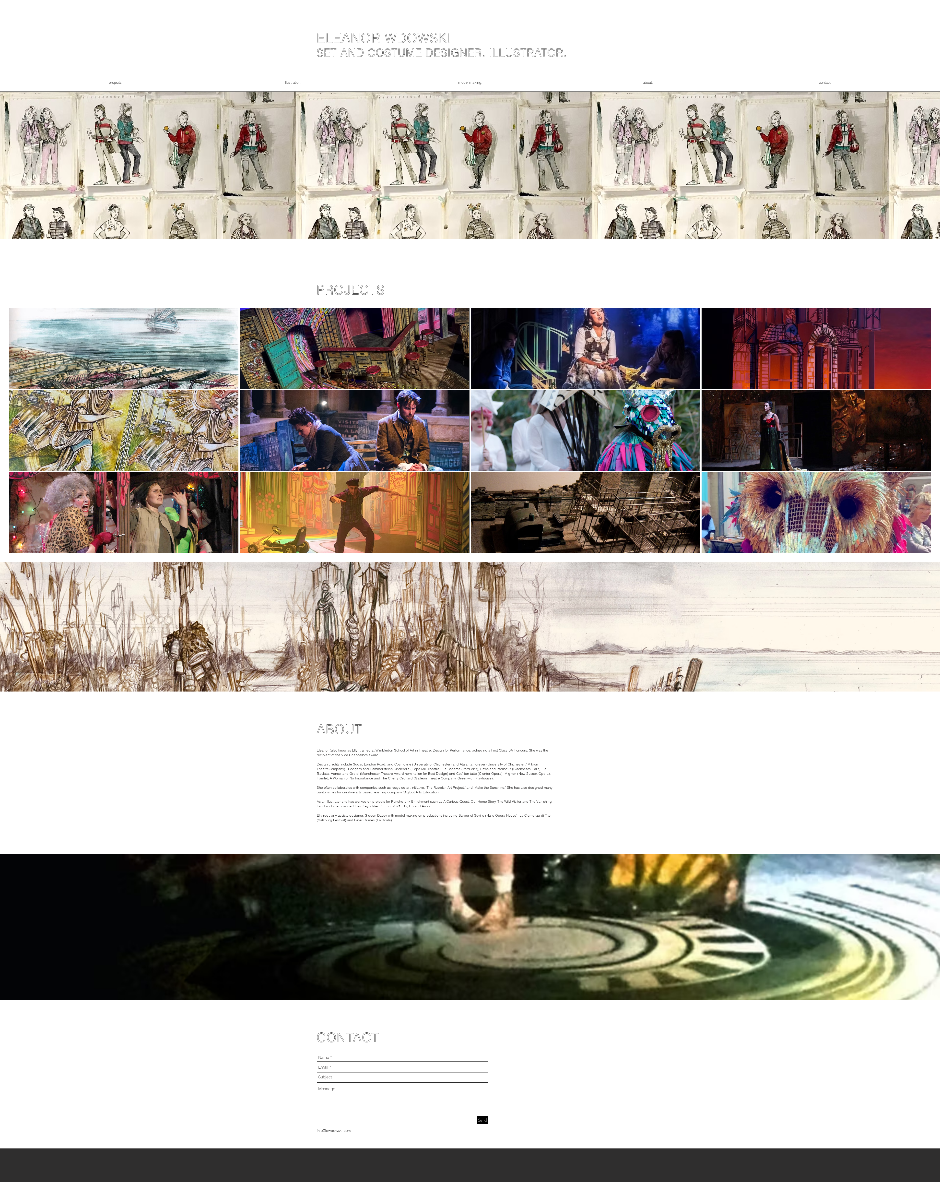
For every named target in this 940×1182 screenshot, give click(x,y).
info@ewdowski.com (334, 1130)
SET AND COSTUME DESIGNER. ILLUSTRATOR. (442, 52)
